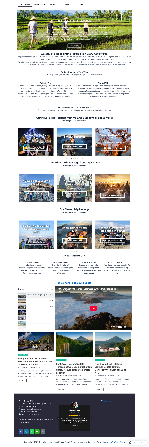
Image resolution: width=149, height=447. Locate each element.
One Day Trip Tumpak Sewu (37, 328)
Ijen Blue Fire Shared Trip (36, 311)
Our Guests (80, 4)
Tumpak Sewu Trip (34, 306)
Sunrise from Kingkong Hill (37, 295)
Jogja (67, 4)
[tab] (36, 295)
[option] (36, 358)
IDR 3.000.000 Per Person (113, 148)
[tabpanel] (93, 308)
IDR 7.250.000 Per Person (112, 195)
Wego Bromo (25, 4)
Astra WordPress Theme (116, 442)
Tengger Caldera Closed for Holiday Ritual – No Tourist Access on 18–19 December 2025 (36, 361)
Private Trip (38, 4)
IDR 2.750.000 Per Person (112, 240)
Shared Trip (53, 4)
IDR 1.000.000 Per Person (35, 148)
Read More (22, 381)
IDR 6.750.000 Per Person (36, 194)
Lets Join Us (74, 42)
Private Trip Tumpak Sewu (37, 317)
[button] (71, 48)
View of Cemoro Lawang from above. (38, 300)
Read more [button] (74, 428)
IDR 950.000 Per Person (36, 242)
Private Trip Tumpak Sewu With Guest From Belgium (39, 322)
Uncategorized (23, 354)
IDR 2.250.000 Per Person (74, 146)
